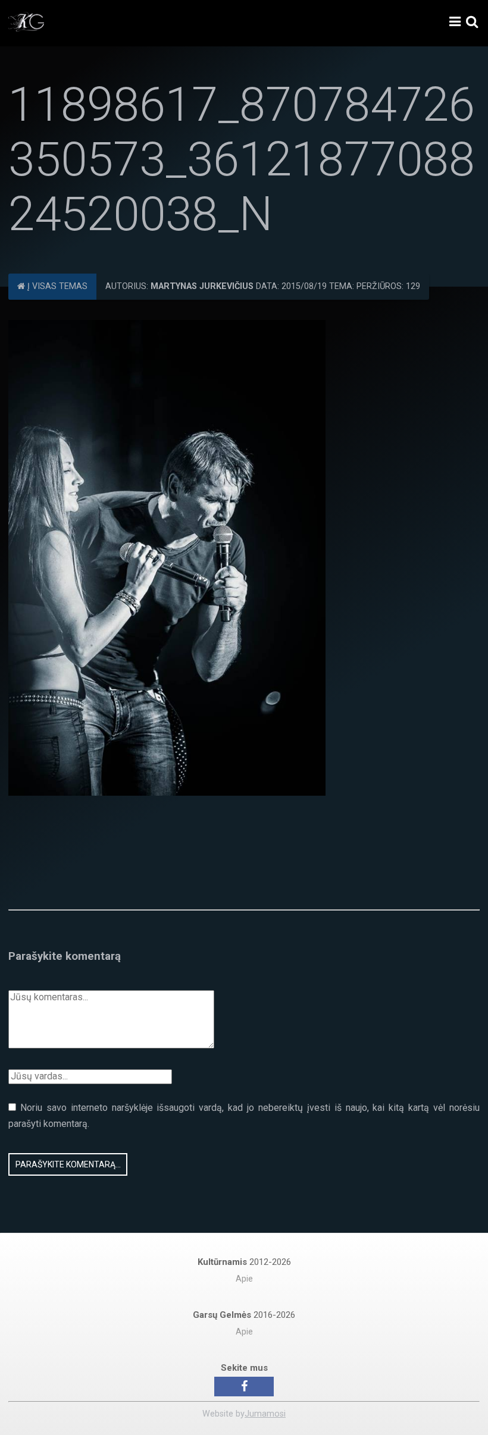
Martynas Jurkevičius (202, 286)
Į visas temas (56, 286)
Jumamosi (265, 1414)
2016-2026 (244, 1315)
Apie (244, 1279)
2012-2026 (244, 1262)
